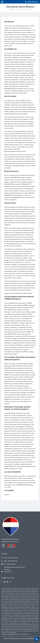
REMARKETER (32, 638)
